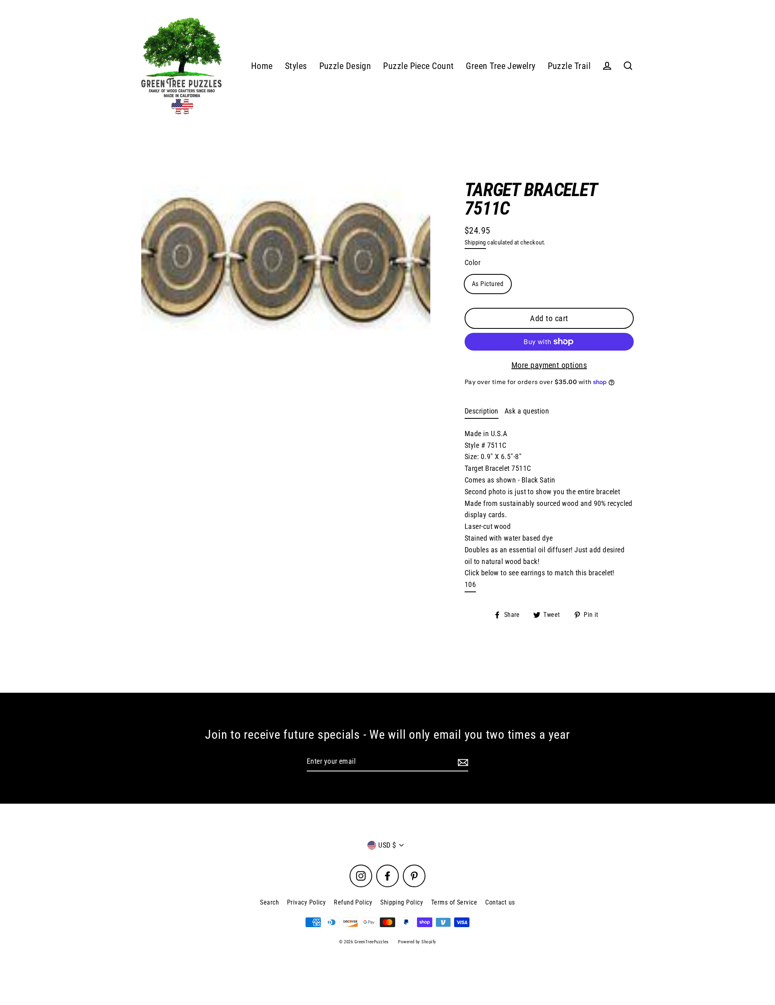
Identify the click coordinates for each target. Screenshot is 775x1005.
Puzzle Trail (569, 66)
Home (262, 66)
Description (482, 411)
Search (269, 902)
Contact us (500, 902)
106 (470, 584)
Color (472, 262)
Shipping (475, 242)
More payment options (549, 365)
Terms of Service (454, 902)
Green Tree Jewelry (500, 66)
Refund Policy (353, 902)
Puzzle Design (345, 66)
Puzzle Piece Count (418, 66)
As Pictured (488, 284)
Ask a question (527, 411)
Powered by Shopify (417, 941)
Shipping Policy (401, 902)
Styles (296, 66)
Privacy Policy (306, 902)
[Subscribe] (461, 761)
